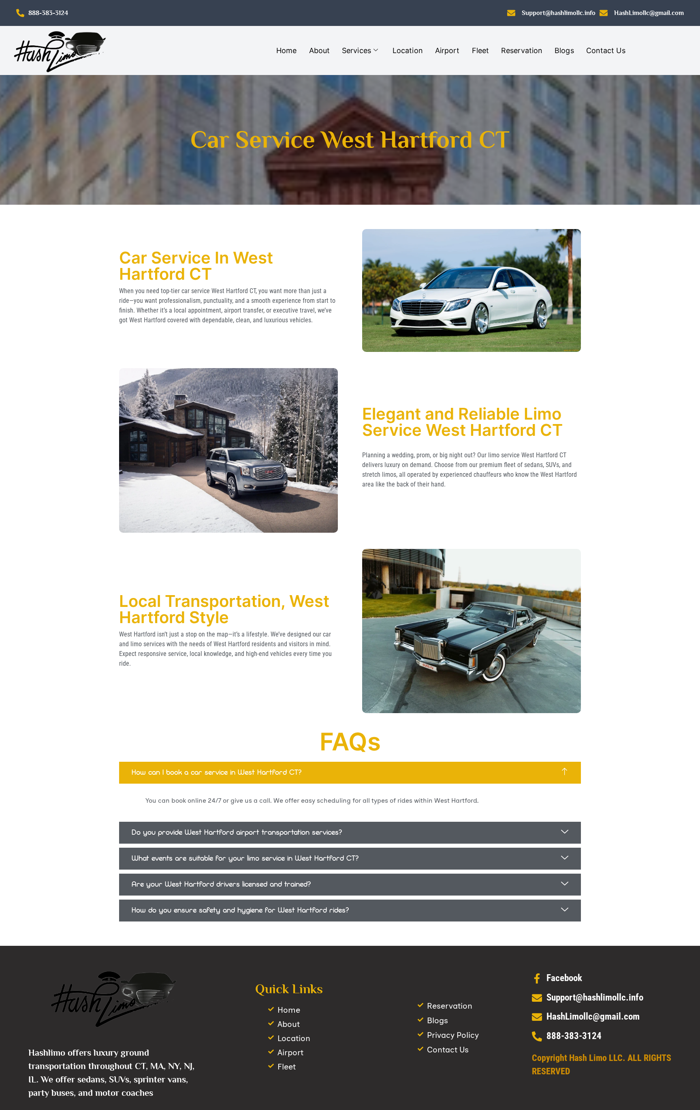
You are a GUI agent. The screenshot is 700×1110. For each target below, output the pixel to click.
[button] (350, 773)
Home (286, 50)
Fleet (480, 50)
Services (356, 50)
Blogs (564, 50)
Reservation (521, 50)
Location (408, 50)
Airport (447, 50)
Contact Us (605, 50)
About (319, 50)
